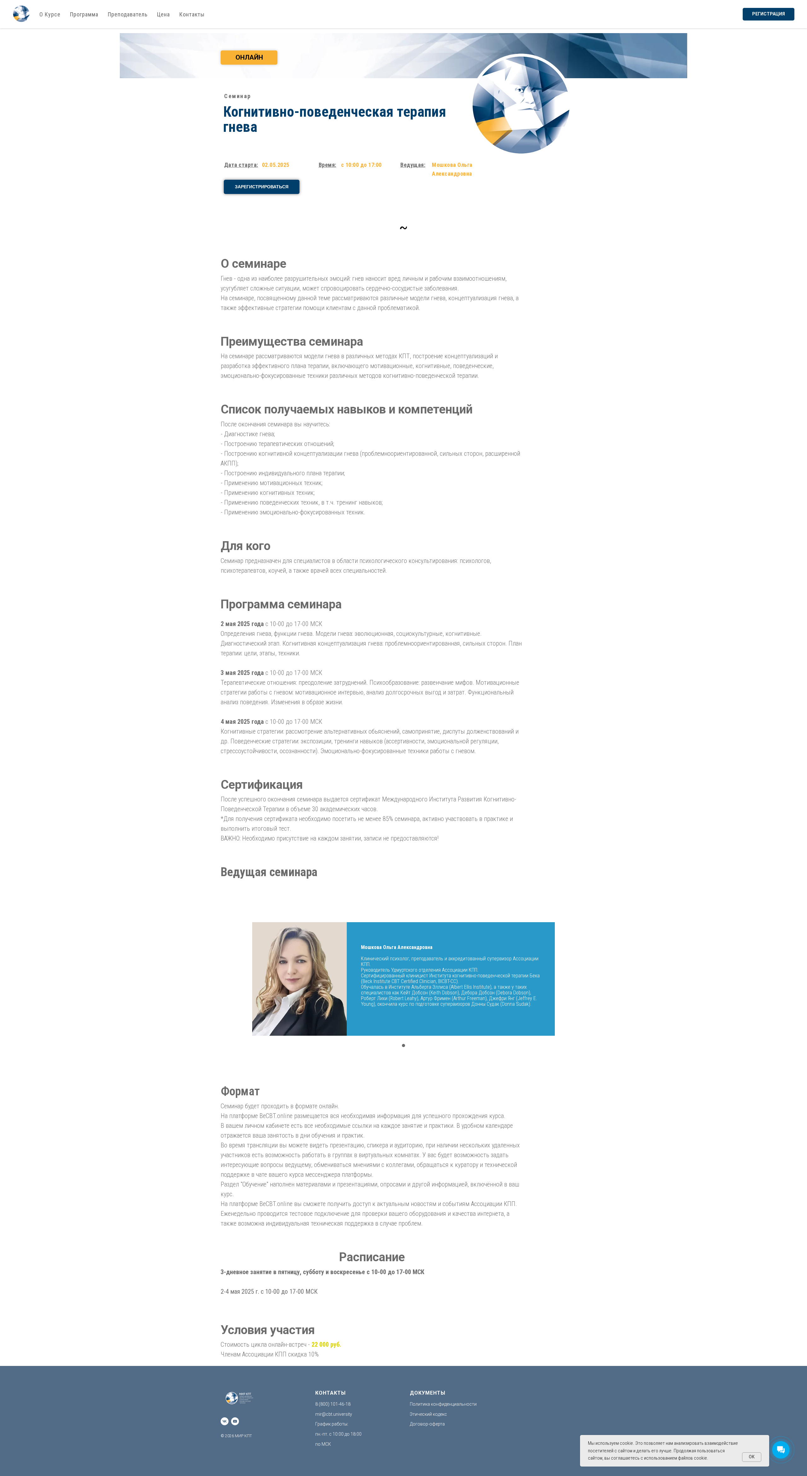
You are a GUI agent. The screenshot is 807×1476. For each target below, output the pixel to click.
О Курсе (50, 14)
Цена (163, 14)
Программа (84, 14)
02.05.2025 (275, 164)
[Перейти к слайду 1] (403, 1045)
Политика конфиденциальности (443, 1404)
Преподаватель (128, 14)
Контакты (192, 14)
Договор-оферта (427, 1423)
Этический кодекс (428, 1414)
